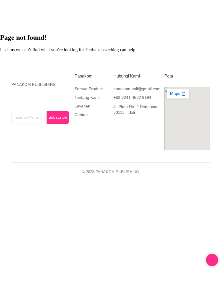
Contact (93, 21)
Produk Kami (70, 13)
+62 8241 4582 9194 (132, 97)
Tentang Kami (104, 13)
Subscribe (58, 117)
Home (43, 13)
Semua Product (89, 88)
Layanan (134, 13)
